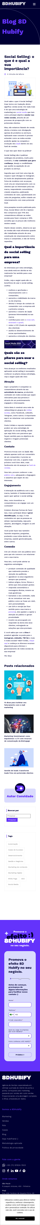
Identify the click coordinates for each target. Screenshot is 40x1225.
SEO (23, 879)
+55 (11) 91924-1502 (16, 1165)
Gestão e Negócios (15, 861)
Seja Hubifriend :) (10, 1139)
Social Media (13, 884)
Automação (13, 844)
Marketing (6, 1116)
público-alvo (9, 475)
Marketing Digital (15, 873)
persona (12, 612)
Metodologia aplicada (12, 1143)
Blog (4, 1134)
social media (21, 112)
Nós (4, 1125)
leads (18, 144)
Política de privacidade (12, 1148)
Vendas (5, 1121)
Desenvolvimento (15, 856)
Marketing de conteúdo (17, 867)
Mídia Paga (12, 879)
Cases (5, 1130)
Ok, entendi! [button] (20, 1218)
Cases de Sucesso (15, 850)
